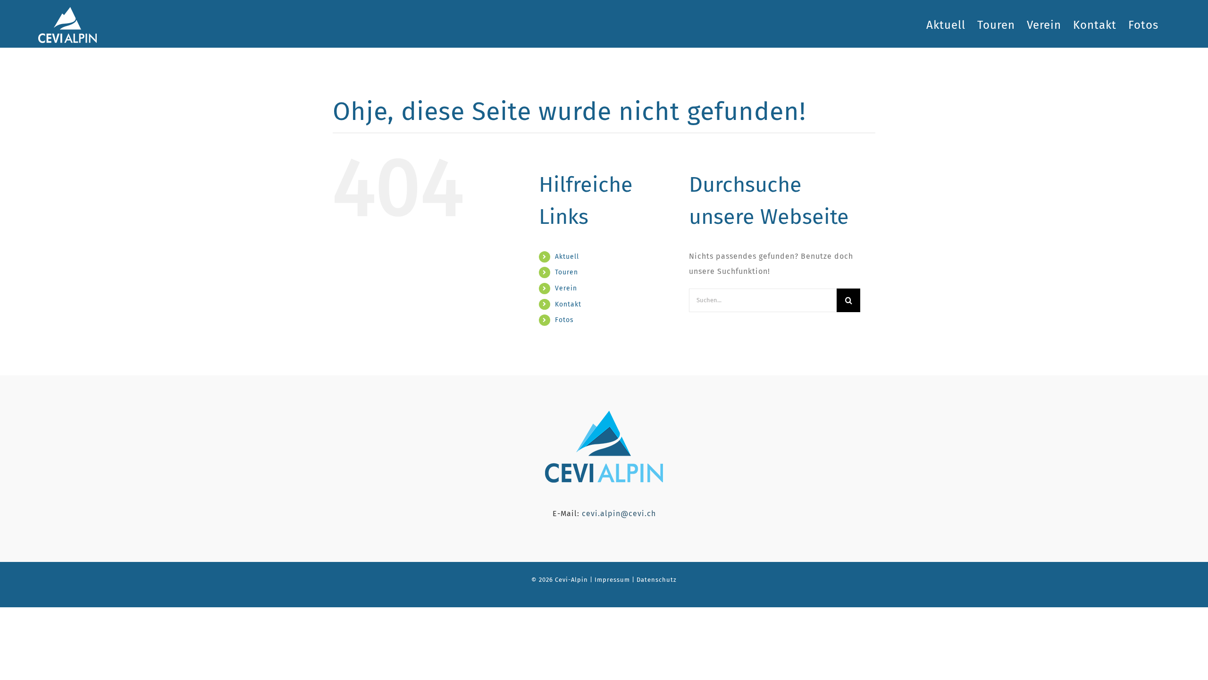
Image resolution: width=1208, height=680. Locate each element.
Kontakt (568, 304)
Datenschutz (657, 579)
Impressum (611, 579)
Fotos (564, 320)
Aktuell (567, 257)
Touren (566, 272)
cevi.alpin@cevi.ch (619, 513)
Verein (566, 288)
